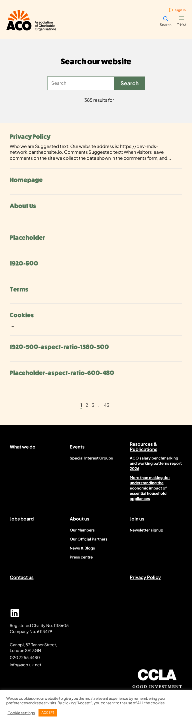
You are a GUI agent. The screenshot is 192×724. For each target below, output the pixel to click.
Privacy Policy (30, 136)
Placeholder (27, 238)
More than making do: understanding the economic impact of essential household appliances (150, 488)
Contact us (22, 577)
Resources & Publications (143, 447)
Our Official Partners (89, 538)
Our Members (82, 530)
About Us (23, 206)
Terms (19, 289)
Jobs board (22, 519)
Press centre (81, 556)
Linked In (15, 615)
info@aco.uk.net (25, 664)
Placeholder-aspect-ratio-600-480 (62, 373)
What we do (23, 447)
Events (77, 447)
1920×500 (24, 263)
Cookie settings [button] (21, 712)
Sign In (180, 10)
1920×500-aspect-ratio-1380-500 (59, 347)
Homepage (26, 180)
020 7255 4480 (25, 657)
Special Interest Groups (91, 458)
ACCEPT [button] (48, 712)
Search (166, 24)
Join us (137, 519)
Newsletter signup (146, 530)
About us (79, 519)
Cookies (22, 315)
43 (106, 405)
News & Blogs (82, 548)
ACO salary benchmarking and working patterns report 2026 (156, 463)
